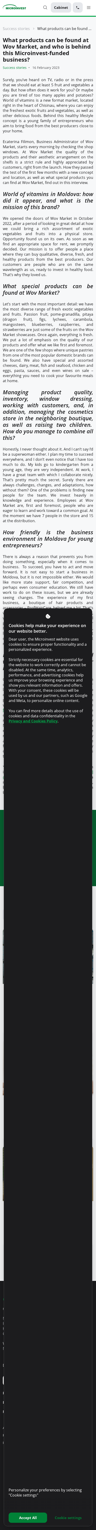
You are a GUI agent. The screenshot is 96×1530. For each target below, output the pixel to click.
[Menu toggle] (88, 7)
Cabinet (61, 7)
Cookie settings (68, 1517)
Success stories (16, 28)
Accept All (28, 1517)
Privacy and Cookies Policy (33, 721)
